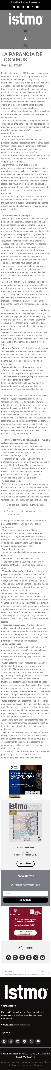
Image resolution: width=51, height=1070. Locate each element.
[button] (25, 31)
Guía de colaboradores (22, 1065)
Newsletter (35, 2)
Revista (24, 2)
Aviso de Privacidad (10, 1062)
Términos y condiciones (32, 1062)
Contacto (38, 1065)
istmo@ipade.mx (22, 1025)
